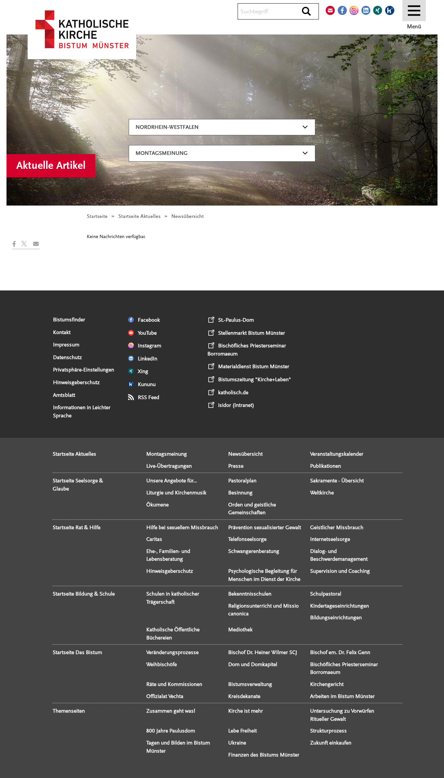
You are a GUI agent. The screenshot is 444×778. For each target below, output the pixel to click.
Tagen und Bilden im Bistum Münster (178, 747)
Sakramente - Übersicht (337, 480)
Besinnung (240, 493)
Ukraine (237, 743)
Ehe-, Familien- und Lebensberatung (168, 555)
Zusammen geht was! (170, 711)
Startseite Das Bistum (77, 652)
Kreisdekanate (244, 696)
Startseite (97, 216)
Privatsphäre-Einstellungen (83, 370)
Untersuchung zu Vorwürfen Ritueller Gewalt (342, 715)
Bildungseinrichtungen (336, 617)
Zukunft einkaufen (330, 743)
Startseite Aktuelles (139, 216)
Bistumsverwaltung (250, 684)
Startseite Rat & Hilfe (76, 527)
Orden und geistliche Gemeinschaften (252, 509)
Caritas (154, 539)
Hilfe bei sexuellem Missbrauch (182, 527)
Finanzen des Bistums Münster (263, 755)
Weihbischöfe (161, 664)
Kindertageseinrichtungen (339, 606)
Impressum (66, 345)
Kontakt (62, 332)
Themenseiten (69, 711)
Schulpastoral (325, 594)
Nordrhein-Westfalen (167, 127)
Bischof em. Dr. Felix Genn (340, 652)
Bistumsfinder (69, 319)
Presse (235, 466)
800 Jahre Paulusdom (170, 731)
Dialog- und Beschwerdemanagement (339, 555)
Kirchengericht (327, 684)
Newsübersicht (245, 454)
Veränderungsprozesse (172, 652)
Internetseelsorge (330, 539)
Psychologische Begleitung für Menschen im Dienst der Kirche (264, 575)
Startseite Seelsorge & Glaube (78, 484)
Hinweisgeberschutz (76, 382)
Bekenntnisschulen (249, 594)
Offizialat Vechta (164, 696)
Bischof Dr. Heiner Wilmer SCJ (262, 652)
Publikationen (325, 466)
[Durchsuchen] (306, 12)
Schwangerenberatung (253, 551)
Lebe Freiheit (242, 731)
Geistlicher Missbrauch (336, 527)
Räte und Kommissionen (174, 684)
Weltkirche (322, 493)
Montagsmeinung (162, 153)
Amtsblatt (64, 395)
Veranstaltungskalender (336, 454)
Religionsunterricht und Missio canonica (263, 610)
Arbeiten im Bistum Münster (342, 696)
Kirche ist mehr (245, 711)
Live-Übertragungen (169, 466)
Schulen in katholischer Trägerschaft (172, 598)
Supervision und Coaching (340, 571)
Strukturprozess (328, 731)
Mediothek (240, 629)
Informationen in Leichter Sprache (82, 411)
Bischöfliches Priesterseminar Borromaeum (344, 668)
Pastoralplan (242, 480)
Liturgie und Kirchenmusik (176, 493)
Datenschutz (67, 357)
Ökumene (157, 505)
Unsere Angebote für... (171, 480)
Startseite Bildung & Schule (84, 594)
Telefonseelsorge (247, 539)
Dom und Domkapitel (252, 664)
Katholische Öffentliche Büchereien (173, 633)
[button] (16, 244)
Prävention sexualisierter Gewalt (264, 527)
